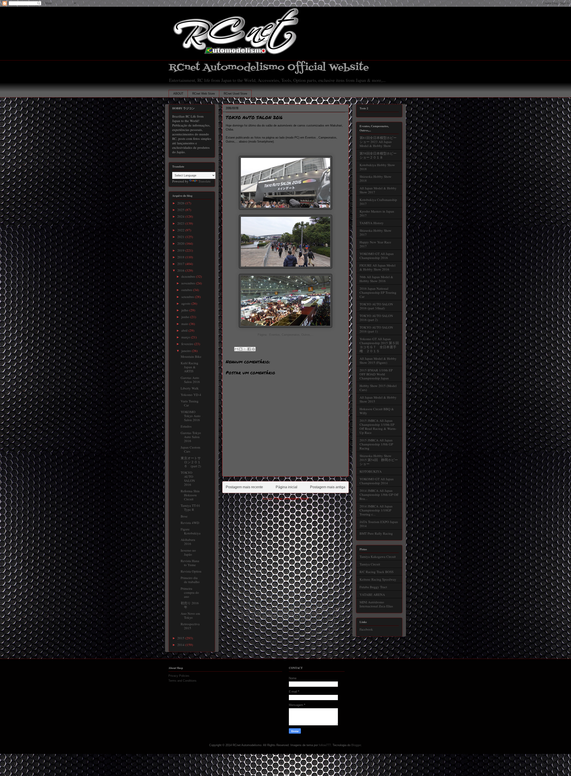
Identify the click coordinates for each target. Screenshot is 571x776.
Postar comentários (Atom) (291, 498)
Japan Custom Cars (190, 449)
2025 (181, 209)
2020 (181, 243)
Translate (204, 181)
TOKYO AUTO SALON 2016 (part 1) (376, 329)
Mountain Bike (191, 356)
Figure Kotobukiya (191, 531)
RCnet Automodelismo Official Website (269, 67)
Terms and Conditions (182, 680)
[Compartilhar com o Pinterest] (253, 349)
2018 (181, 257)
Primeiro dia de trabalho (190, 579)
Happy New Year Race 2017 (375, 244)
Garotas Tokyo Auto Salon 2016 (191, 436)
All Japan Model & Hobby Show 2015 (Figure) (378, 360)
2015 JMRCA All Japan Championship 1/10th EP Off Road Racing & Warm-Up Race (378, 426)
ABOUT (178, 93)
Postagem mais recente (244, 487)
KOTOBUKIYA (371, 471)
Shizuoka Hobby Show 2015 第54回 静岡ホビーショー (379, 459)
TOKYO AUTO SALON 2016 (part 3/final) (376, 306)
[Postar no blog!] (240, 349)
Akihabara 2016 (188, 541)
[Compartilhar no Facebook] (249, 349)
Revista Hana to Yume (190, 563)
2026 (181, 203)
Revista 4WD (190, 522)
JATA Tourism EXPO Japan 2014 (379, 523)
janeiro (186, 350)
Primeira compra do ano (190, 592)
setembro (188, 296)
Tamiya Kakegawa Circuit (378, 556)
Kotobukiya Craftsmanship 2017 (378, 201)
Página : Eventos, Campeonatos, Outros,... (286, 334)
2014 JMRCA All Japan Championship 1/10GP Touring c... (376, 510)
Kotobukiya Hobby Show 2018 (377, 167)
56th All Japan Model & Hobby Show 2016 (376, 279)
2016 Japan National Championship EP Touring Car (378, 292)
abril (184, 330)
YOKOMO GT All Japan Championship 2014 (377, 481)
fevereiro (187, 343)
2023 (181, 223)
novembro (188, 283)
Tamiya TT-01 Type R (190, 507)
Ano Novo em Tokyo (190, 615)
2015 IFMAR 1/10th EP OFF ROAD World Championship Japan (376, 374)
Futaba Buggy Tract (373, 587)
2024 (181, 216)
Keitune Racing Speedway (378, 579)
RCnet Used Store (235, 93)
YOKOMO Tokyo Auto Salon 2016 (191, 416)
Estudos (186, 426)
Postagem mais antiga (327, 487)
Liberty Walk (190, 388)
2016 (181, 270)
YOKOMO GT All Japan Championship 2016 (377, 255)
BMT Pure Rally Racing (376, 533)
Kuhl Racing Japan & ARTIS (189, 367)
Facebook (366, 629)
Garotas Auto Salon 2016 (190, 379)
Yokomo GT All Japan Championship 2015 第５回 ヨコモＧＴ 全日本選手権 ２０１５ (381, 345)
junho (185, 317)
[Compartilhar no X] (245, 349)
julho (185, 310)
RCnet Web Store (203, 93)
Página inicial (286, 487)
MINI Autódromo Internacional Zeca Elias (376, 604)
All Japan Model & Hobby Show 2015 (378, 399)
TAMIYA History (372, 223)
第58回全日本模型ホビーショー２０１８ (378, 155)
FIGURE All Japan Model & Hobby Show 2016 (377, 267)
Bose (184, 516)
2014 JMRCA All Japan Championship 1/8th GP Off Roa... (379, 494)
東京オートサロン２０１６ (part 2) (191, 462)
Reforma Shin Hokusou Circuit (190, 495)
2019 (181, 250)
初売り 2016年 (190, 605)
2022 (181, 230)
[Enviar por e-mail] (236, 349)
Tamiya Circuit (370, 564)
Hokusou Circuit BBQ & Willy (377, 411)
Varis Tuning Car (190, 403)
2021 (181, 236)
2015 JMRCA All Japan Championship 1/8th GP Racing (376, 444)
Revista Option (191, 571)
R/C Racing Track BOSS (376, 571)
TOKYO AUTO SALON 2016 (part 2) (376, 317)
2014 (181, 644)
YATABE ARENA (372, 594)
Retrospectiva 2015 (190, 626)
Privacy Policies (178, 675)
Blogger (356, 745)
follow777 (325, 745)
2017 (181, 263)
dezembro (188, 276)
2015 (181, 638)
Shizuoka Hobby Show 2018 (375, 178)
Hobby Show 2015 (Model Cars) (378, 387)
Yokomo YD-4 (191, 394)
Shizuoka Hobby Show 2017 (375, 232)
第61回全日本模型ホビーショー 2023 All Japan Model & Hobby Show (378, 141)
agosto (186, 303)
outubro (187, 290)
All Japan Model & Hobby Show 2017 (378, 190)
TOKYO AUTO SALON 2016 (188, 478)
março (186, 337)
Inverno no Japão (188, 552)
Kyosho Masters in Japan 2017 (377, 213)
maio (185, 323)
